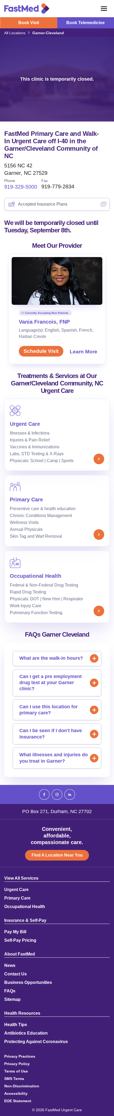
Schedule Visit (41, 351)
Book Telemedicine (85, 22)
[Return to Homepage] (26, 8)
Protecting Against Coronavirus (36, 1042)
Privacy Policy (17, 1064)
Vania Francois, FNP (44, 322)
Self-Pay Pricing (20, 940)
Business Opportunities (28, 982)
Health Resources (22, 1013)
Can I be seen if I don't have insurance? (50, 733)
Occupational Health (24, 907)
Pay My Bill (15, 932)
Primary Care (17, 898)
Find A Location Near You (57, 855)
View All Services (21, 878)
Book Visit (28, 22)
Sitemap (12, 999)
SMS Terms (14, 1078)
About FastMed (19, 954)
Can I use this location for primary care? (48, 709)
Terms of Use (16, 1071)
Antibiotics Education (26, 1033)
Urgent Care (16, 890)
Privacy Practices (19, 1056)
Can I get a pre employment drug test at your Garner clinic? (50, 683)
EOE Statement (17, 1101)
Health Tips (15, 1025)
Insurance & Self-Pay (25, 920)
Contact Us (15, 974)
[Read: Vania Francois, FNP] (57, 281)
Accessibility (16, 1093)
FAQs (9, 991)
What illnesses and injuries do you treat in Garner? (53, 757)
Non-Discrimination (21, 1086)
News (9, 965)
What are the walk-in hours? (51, 658)
